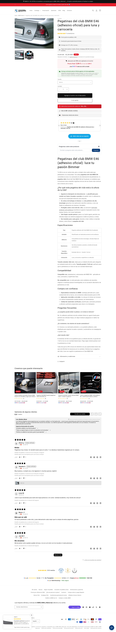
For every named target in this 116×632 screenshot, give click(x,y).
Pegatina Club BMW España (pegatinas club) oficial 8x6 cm (45, 396)
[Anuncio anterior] (15, 4)
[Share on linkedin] (100, 457)
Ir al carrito (75, 100)
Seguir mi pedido (48, 589)
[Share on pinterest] (97, 457)
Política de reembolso (46, 628)
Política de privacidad (57, 628)
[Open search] (92, 414)
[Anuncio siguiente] (101, 4)
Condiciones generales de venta (58, 595)
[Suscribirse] (41, 607)
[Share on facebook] (91, 457)
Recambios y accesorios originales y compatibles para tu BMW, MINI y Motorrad (48, 626)
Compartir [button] (62, 361)
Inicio (16, 15)
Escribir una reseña (80, 414)
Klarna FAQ (37, 595)
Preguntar (96, 150)
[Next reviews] (100, 125)
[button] (37, 10)
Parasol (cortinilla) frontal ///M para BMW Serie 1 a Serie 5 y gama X (68, 396)
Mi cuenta (34, 589)
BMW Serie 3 (21, 15)
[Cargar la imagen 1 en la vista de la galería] (19, 55)
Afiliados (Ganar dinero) (74, 595)
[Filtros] (96, 414)
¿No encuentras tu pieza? (53, 592)
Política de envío (79, 628)
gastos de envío (73, 56)
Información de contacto (96, 628)
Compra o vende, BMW (65, 598)
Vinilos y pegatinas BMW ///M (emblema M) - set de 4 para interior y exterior (90, 396)
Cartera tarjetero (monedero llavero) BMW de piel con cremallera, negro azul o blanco (25, 396)
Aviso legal (86, 628)
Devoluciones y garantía (76, 589)
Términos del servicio (69, 628)
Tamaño (59, 79)
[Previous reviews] (59, 125)
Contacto (63, 592)
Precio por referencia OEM (38, 592)
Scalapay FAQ (44, 595)
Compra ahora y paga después (76, 592)
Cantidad (60, 86)
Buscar (40, 589)
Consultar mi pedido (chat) (61, 589)
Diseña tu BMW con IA (51, 598)
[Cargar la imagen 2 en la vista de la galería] (29, 55)
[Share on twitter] (94, 457)
